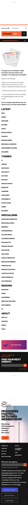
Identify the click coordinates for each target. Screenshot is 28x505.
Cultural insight (6, 234)
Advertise (4, 321)
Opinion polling (6, 265)
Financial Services (7, 246)
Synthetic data (6, 203)
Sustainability (6, 199)
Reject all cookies (9, 495)
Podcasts (4, 136)
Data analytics (6, 242)
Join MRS (5, 438)
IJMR (16, 452)
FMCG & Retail (5, 250)
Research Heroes (6, 140)
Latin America (5, 297)
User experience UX (7, 277)
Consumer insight (7, 230)
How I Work (4, 121)
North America (6, 305)
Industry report (6, 132)
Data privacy (5, 168)
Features (4, 124)
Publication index (6, 456)
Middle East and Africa (8, 301)
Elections (4, 175)
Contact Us (4, 445)
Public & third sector (8, 258)
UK (2, 309)
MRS (8, 28)
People (3, 128)
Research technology (8, 269)
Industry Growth (6, 183)
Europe (3, 293)
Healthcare (5, 254)
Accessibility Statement (18, 449)
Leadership (4, 191)
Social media (5, 195)
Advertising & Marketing (9, 219)
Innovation (4, 187)
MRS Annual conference (8, 144)
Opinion (3, 117)
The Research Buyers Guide (8, 355)
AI (1, 160)
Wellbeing (4, 210)
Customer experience (8, 238)
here (18, 484)
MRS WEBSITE (18, 455)
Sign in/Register (15, 28)
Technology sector (7, 273)
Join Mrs (3, 453)
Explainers (4, 152)
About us (4, 317)
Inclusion (4, 179)
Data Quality (5, 172)
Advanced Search (23, 369)
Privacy (3, 325)
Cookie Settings (9, 500)
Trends (3, 206)
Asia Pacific (5, 289)
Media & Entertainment (8, 261)
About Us (3, 451)
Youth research (6, 281)
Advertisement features (9, 148)
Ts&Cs (3, 329)
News (3, 113)
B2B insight (4, 227)
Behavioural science (7, 223)
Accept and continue (9, 490)
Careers (3, 164)
